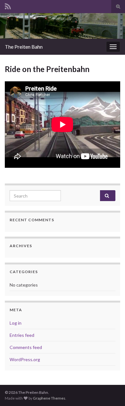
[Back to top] (111, 392)
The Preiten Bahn (24, 47)
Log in (15, 323)
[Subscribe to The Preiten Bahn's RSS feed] (8, 5)
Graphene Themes (49, 398)
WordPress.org (25, 359)
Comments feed (26, 347)
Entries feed (22, 335)
